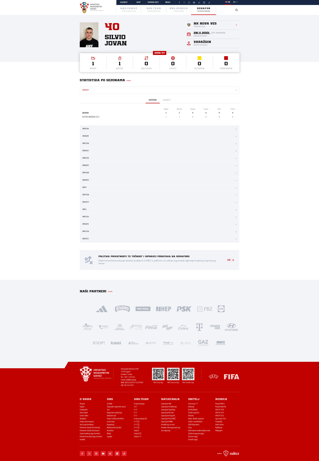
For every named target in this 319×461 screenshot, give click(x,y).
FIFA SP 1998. (219, 410)
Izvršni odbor (84, 416)
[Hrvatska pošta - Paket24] (104, 327)
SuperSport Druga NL (168, 416)
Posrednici (110, 431)
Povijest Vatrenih (220, 407)
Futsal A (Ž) (137, 434)
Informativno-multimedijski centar (199, 431)
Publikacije (218, 428)
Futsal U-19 (137, 437)
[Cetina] (183, 327)
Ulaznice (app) (193, 437)
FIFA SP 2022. (219, 416)
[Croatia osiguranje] (120, 327)
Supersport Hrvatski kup (169, 407)
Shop (138, 2)
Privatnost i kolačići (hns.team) (89, 431)
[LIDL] (221, 308)
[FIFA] (231, 376)
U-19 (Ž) (136, 422)
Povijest (82, 404)
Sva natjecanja (165, 431)
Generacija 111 (193, 404)
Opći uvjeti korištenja (86, 425)
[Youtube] (194, 2)
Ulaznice (123, 2)
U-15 (135, 416)
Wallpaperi (218, 431)
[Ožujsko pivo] (122, 308)
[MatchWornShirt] (220, 342)
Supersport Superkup (168, 410)
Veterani (191, 416)
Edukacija (191, 407)
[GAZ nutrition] (203, 342)
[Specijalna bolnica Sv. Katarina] (185, 342)
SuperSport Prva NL (167, 413)
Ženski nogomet (193, 413)
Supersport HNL (166, 404)
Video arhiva (219, 425)
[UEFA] (214, 376)
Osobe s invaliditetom (195, 422)
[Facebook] (179, 2)
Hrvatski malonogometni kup (170, 428)
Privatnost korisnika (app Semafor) (91, 437)
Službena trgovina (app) (196, 434)
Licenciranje (111, 422)
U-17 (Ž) (136, 425)
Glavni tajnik (84, 413)
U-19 (135, 410)
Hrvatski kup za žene (168, 425)
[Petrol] (143, 308)
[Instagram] (189, 2)
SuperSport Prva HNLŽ (168, 419)
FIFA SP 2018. (219, 413)
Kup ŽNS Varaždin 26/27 (90, 117)
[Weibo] (199, 2)
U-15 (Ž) (136, 428)
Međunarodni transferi (114, 428)
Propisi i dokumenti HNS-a (115, 419)
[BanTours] (168, 342)
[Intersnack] (167, 327)
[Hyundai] (231, 327)
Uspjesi (82, 407)
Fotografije (218, 422)
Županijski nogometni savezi (116, 407)
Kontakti (82, 440)
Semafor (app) (193, 440)
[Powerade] (215, 327)
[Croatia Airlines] (136, 327)
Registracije (110, 425)
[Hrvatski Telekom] (199, 327)
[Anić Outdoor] (133, 342)
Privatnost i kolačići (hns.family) (90, 428)
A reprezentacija (139, 404)
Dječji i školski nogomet (196, 419)
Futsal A (136, 431)
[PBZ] (204, 308)
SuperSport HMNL (167, 422)
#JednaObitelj (192, 410)
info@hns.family (131, 380)
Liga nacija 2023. (220, 419)
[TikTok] (209, 2)
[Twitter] (184, 2)
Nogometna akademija (114, 413)
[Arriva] (151, 342)
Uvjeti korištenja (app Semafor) (90, 434)
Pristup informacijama (87, 422)
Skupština (83, 419)
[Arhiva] (236, 9)
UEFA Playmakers (193, 425)
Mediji (167, 2)
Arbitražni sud (111, 416)
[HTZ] (88, 327)
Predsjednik (83, 410)
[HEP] (163, 308)
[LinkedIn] (204, 2)
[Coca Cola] (152, 327)
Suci (108, 410)
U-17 (135, 413)
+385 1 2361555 (129, 377)
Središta (109, 404)
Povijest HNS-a (220, 404)
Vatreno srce (153, 2)
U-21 (135, 407)
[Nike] (102, 308)
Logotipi (109, 437)
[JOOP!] (98, 342)
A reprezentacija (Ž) (140, 419)
